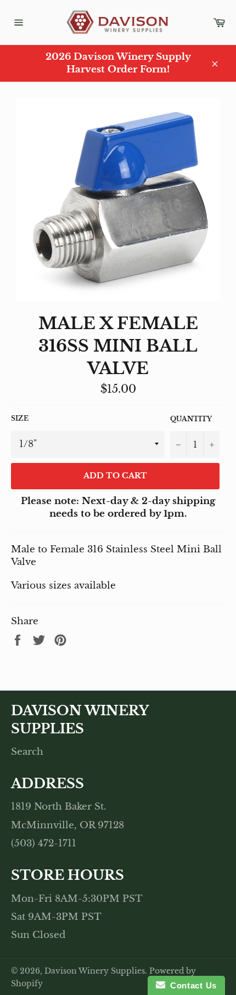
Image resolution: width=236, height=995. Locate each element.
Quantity (191, 419)
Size (20, 418)
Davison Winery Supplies (94, 971)
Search (27, 751)
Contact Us (191, 985)
